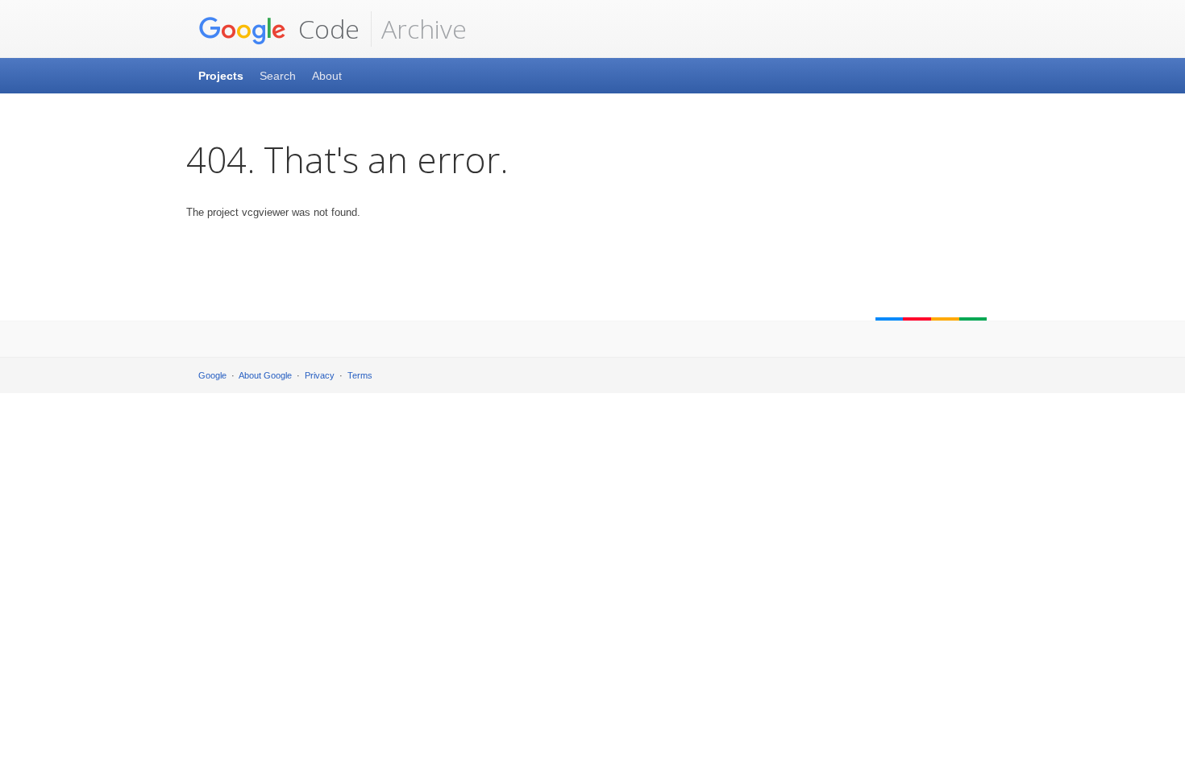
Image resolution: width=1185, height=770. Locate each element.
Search (278, 75)
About (327, 75)
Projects (220, 75)
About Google (265, 375)
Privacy (320, 375)
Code (326, 28)
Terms (359, 375)
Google (212, 375)
